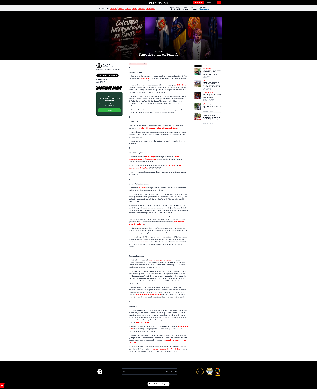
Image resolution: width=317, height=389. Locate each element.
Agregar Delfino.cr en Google (106, 75)
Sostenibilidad (207, 68)
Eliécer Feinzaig (116, 89)
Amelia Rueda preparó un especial (160, 260)
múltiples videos (180, 85)
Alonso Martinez (207, 76)
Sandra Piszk (108, 86)
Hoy (204, 80)
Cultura (134, 8)
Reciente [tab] (198, 66)
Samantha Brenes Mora (208, 99)
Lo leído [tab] (205, 66)
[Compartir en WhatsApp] (97, 82)
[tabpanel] (207, 96)
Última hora (113, 8)
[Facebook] (167, 372)
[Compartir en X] (105, 82)
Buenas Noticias (150, 8)
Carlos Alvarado (101, 89)
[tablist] (207, 66)
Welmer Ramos (117, 86)
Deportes (128, 8)
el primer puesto (171, 165)
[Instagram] (176, 372)
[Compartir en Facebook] (101, 82)
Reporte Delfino (158, 51)
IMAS (108, 89)
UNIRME (109, 110)
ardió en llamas (144, 78)
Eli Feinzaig (142, 188)
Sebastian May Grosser (208, 109)
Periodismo (100, 86)
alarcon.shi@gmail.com (143, 322)
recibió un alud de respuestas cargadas (148, 294)
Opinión (121, 8)
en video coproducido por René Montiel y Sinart (165, 349)
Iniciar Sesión (198, 2)
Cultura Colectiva (208, 92)
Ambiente (141, 8)
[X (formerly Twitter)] (172, 372)
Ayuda (123, 371)
